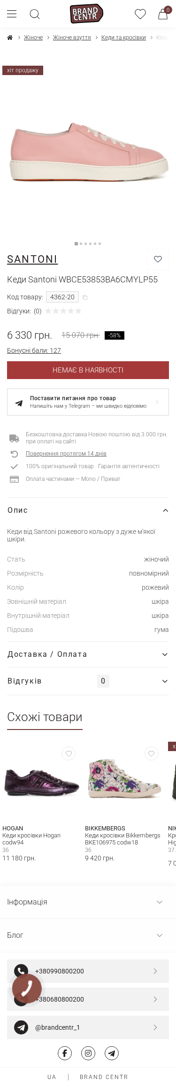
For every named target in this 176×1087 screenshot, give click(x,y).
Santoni (32, 259)
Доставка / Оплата (47, 654)
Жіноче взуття (72, 37)
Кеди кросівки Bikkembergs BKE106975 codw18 (123, 839)
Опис (18, 510)
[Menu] (15, 13)
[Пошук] (34, 13)
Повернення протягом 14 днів (66, 453)
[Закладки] (140, 13)
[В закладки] (158, 259)
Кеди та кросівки (123, 37)
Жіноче (33, 37)
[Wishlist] (68, 753)
